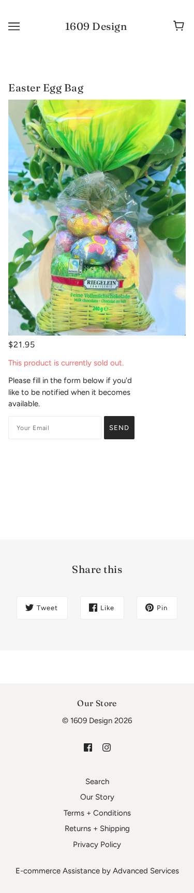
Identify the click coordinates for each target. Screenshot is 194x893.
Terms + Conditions (97, 813)
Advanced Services (146, 870)
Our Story (97, 797)
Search (97, 781)
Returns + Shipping (97, 828)
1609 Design (96, 26)
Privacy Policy (97, 844)
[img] (88, 747)
